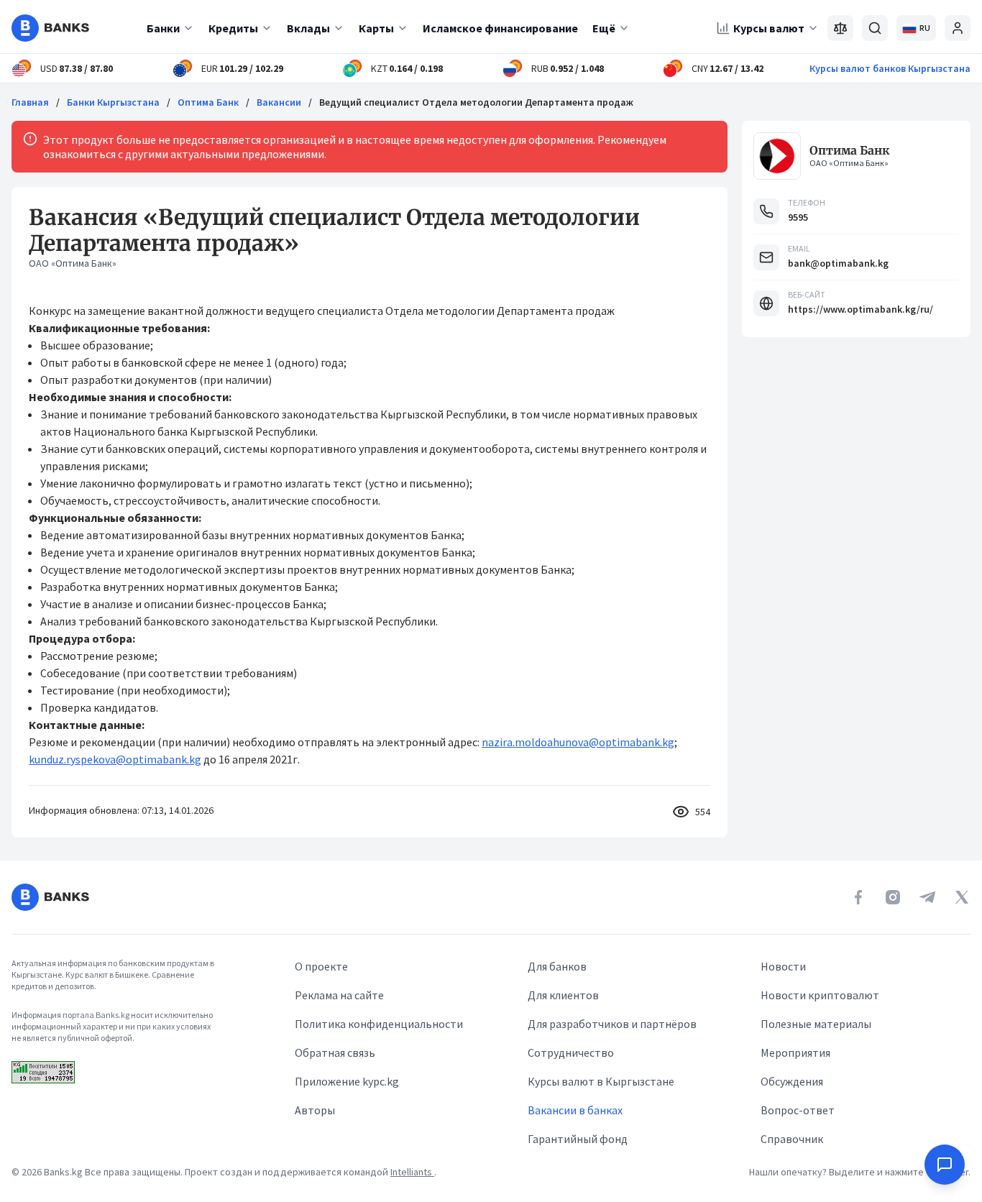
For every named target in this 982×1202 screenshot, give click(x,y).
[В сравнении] (840, 28)
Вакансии (279, 102)
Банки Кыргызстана (113, 102)
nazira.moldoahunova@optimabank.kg (578, 742)
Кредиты (233, 28)
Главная (30, 102)
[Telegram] (927, 897)
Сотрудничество (571, 1052)
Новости (783, 966)
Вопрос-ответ (798, 1110)
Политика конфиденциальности (379, 1024)
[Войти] (957, 28)
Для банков (557, 966)
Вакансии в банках (575, 1110)
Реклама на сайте (339, 995)
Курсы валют (768, 28)
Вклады (308, 28)
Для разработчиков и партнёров (612, 1024)
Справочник (792, 1139)
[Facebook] (858, 897)
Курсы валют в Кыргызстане (601, 1081)
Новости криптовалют (820, 995)
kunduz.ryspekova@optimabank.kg (115, 759)
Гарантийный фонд (578, 1139)
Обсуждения (792, 1081)
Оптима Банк (208, 102)
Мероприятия (795, 1052)
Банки (163, 28)
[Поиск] (875, 28)
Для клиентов (563, 995)
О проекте (321, 966)
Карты (376, 28)
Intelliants (412, 1171)
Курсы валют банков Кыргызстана (889, 68)
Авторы (315, 1110)
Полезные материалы (816, 1024)
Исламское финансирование (500, 28)
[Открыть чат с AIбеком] (944, 1164)
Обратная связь (335, 1052)
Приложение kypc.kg (347, 1081)
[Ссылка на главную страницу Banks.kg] (50, 28)
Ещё (603, 28)
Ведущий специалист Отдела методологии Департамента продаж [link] (476, 102)
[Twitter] (961, 897)
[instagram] (892, 897)
